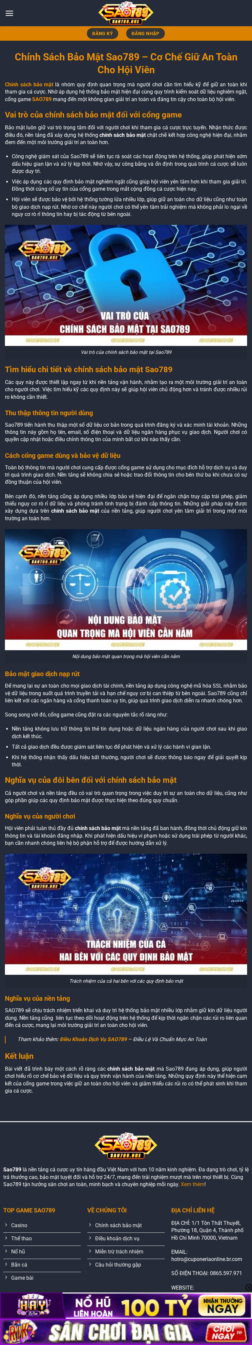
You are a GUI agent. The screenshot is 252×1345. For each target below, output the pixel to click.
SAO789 (42, 99)
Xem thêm (192, 1184)
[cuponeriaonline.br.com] (126, 13)
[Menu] (9, 13)
